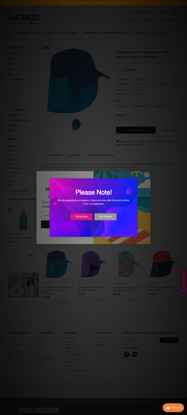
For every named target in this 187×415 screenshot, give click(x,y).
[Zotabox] (135, 234)
